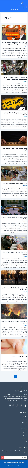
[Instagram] (10, 9)
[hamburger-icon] (25, 7)
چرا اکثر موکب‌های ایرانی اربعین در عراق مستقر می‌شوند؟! (15, 253)
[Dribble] (12, 9)
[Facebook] (18, 9)
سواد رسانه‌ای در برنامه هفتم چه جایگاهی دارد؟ (15, 183)
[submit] (2, 457)
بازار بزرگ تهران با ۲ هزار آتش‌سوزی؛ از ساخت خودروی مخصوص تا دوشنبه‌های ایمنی (15, 78)
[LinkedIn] (14, 9)
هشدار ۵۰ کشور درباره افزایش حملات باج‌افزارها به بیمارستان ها (14, 218)
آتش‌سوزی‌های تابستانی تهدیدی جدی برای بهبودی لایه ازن (14, 322)
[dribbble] (13, 405)
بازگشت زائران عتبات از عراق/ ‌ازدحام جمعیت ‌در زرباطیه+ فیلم (14, 288)
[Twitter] (16, 9)
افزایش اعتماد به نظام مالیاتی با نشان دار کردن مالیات (15, 149)
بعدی (14, 379)
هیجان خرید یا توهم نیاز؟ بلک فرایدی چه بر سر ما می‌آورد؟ (14, 113)
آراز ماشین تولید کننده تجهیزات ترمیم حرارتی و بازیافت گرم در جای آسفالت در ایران (14, 43)
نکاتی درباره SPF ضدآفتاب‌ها (19, 357)
